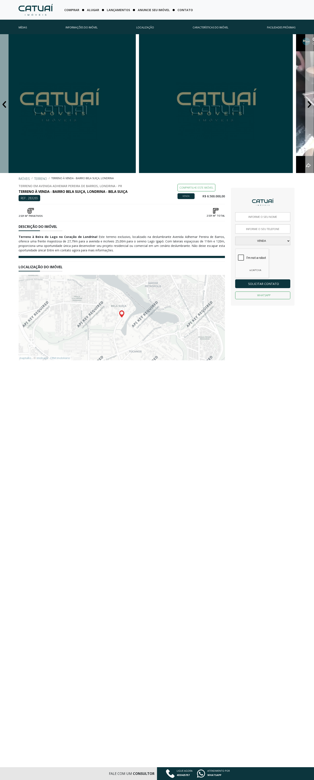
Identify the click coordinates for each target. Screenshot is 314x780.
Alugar (93, 10)
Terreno (40, 179)
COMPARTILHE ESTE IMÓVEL (196, 187)
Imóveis (24, 179)
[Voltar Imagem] (4, 104)
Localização (145, 27)
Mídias (23, 27)
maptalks (25, 358)
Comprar (71, 10)
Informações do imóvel (82, 27)
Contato (185, 10)
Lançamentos (118, 10)
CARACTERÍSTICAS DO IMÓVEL (210, 27)
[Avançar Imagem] (309, 104)
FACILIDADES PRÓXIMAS (281, 27)
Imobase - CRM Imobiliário (53, 358)
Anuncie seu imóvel (154, 10)
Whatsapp (263, 295)
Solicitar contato (263, 284)
